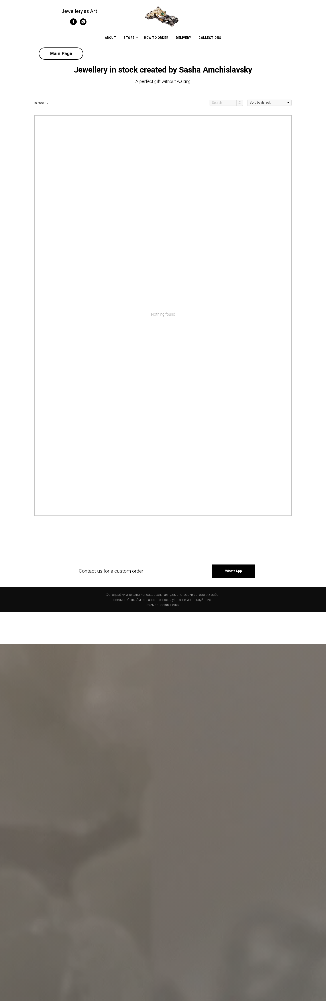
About (110, 37)
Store (129, 37)
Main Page (61, 53)
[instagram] (83, 24)
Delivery (183, 37)
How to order (156, 37)
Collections (209, 37)
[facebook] (73, 24)
